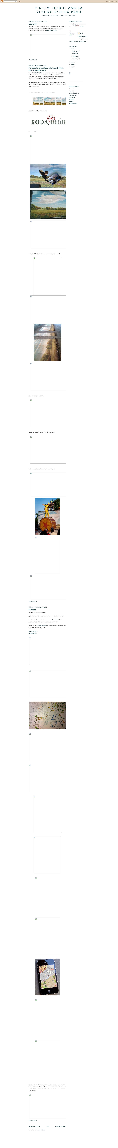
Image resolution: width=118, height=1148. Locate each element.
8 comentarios (33, 1120)
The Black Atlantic (42, 625)
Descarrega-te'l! (33, 633)
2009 (72, 64)
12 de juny (75, 56)
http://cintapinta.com (51, 30)
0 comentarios (33, 59)
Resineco (71, 99)
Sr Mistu (71, 101)
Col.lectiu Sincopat (74, 93)
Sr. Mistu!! (32, 610)
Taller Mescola (73, 103)
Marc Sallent (55, 619)
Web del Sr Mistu (33, 631)
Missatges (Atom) (40, 1129)
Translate (81, 26)
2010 (72, 62)
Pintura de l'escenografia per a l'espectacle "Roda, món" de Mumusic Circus (46, 69)
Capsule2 (71, 91)
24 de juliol (75, 51)
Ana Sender (72, 89)
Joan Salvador (72, 95)
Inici (48, 1126)
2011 (72, 49)
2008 (72, 67)
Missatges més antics (60, 1126)
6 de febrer (75, 59)
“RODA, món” (38, 72)
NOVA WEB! (33, 24)
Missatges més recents (34, 1126)
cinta (81, 33)
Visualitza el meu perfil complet (77, 41)
